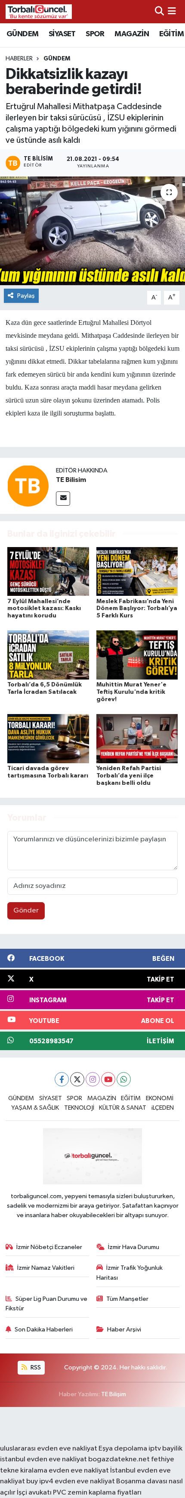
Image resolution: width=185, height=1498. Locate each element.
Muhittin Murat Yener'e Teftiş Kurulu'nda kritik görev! (131, 692)
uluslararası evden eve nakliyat (48, 1448)
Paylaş (26, 296)
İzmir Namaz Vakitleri (45, 1268)
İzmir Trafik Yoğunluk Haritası (129, 1273)
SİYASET (62, 34)
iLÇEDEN (162, 1108)
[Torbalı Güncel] (39, 11)
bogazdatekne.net (119, 1459)
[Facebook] (62, 1079)
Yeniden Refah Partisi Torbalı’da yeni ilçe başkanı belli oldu (128, 775)
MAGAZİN (131, 34)
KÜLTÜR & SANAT (122, 1108)
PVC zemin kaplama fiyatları (97, 1492)
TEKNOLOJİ (79, 1108)
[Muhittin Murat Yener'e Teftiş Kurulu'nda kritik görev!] (137, 654)
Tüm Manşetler (127, 1299)
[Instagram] (93, 1079)
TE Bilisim (71, 479)
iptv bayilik (165, 1448)
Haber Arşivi (124, 1329)
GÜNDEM (22, 34)
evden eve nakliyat (79, 1470)
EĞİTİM (171, 34)
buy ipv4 (40, 1481)
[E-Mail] (63, 498)
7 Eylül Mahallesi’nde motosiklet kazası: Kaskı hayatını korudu (44, 608)
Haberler (19, 59)
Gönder (26, 910)
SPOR (95, 34)
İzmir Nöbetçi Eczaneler (49, 1247)
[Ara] (159, 11)
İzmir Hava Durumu (133, 1247)
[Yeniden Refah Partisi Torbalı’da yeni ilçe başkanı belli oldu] (137, 738)
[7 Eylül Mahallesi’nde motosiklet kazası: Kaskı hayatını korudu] (48, 571)
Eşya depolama (123, 1448)
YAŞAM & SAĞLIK (35, 1108)
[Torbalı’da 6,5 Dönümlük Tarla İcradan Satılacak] (48, 654)
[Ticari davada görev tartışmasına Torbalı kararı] (48, 738)
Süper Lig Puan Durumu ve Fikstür (47, 1304)
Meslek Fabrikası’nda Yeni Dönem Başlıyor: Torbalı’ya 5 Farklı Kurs (136, 608)
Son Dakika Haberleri (44, 1329)
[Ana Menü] (172, 11)
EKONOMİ (159, 1098)
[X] (77, 1079)
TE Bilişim (113, 1394)
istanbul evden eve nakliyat (43, 1459)
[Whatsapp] (124, 1079)
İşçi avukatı (34, 1492)
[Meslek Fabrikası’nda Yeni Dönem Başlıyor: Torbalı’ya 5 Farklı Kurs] (137, 571)
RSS (35, 1367)
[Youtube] (108, 1079)
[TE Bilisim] (28, 485)
